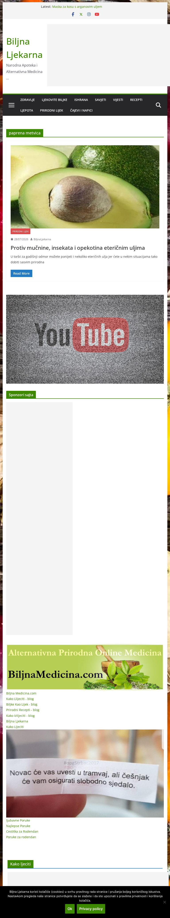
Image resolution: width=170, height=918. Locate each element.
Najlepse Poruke (18, 826)
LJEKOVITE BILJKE (54, 100)
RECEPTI (136, 100)
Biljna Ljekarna (17, 721)
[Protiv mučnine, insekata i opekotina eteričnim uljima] (85, 186)
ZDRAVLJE (27, 100)
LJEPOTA (26, 110)
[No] (164, 902)
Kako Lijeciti (15, 727)
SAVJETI (100, 100)
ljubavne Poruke (18, 820)
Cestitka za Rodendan (22, 831)
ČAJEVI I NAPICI (81, 110)
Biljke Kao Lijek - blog (21, 704)
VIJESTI (118, 100)
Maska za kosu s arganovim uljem (77, 6)
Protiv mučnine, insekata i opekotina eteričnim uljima (78, 247)
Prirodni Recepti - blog (22, 710)
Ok (70, 908)
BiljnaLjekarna (42, 239)
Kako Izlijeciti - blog (20, 716)
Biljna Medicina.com (21, 693)
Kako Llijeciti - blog (20, 699)
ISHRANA (81, 100)
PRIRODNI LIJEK (51, 110)
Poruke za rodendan (21, 837)
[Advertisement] (39, 518)
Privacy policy (91, 908)
